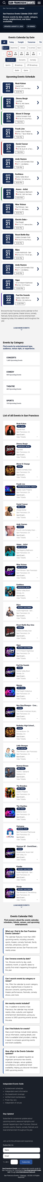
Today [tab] (11, 42)
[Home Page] (21, 3)
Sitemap (23, 1175)
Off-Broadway (32, 65)
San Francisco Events (10, 8)
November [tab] (31, 48)
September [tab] (14, 48)
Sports (7, 65)
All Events (10, 60)
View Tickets (38, 84)
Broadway (19, 65)
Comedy (33, 60)
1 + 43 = (6, 1162)
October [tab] (22, 48)
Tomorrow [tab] (31, 42)
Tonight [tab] (21, 42)
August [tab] (5, 48)
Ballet (17, 70)
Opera (26, 70)
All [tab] (4, 42)
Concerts (22, 60)
